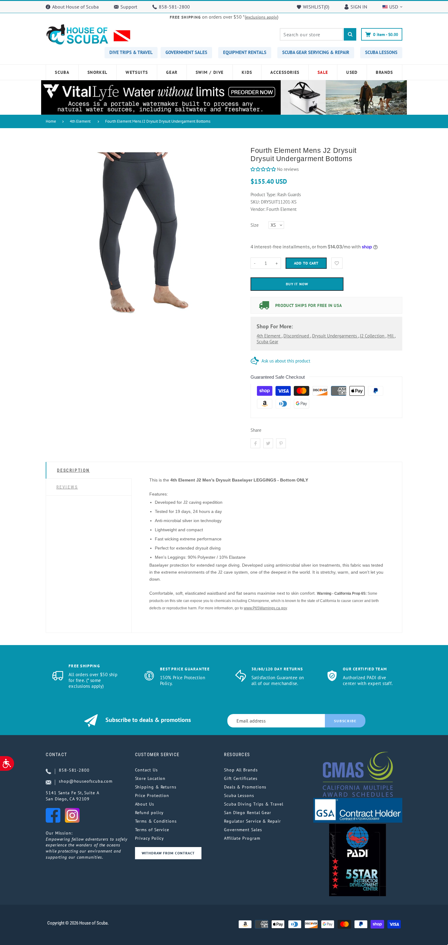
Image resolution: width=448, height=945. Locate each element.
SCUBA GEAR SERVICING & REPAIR (315, 52)
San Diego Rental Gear (247, 812)
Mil (391, 336)
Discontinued (296, 336)
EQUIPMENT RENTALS (244, 52)
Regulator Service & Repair (252, 821)
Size (255, 225)
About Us (144, 804)
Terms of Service (152, 829)
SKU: (256, 202)
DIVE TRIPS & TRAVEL (131, 52)
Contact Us (146, 770)
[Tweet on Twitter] (268, 443)
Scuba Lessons (239, 795)
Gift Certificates (240, 778)
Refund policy (149, 812)
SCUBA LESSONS (381, 52)
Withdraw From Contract (168, 853)
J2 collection (373, 336)
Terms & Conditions (156, 821)
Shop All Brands (241, 770)
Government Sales (243, 829)
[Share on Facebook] (255, 443)
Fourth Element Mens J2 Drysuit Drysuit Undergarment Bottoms (157, 121)
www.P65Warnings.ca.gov (265, 608)
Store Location (150, 778)
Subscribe (345, 721)
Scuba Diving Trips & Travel (253, 804)
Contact (56, 754)
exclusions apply (261, 17)
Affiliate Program (242, 838)
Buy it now (297, 284)
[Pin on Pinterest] (281, 443)
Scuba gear (267, 341)
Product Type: (263, 194)
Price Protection (152, 795)
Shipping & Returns (155, 787)
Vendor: (258, 209)
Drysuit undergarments (335, 336)
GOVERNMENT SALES (186, 52)
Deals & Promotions (245, 787)
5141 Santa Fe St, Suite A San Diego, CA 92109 (72, 796)
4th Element (80, 121)
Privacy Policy (149, 838)
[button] (263, 169)
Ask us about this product (285, 361)
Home (51, 121)
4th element (269, 336)
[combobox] (311, 34)
